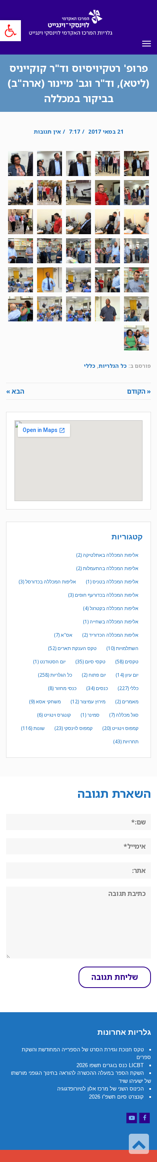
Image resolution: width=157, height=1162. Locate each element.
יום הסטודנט (49, 661)
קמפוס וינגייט (120, 728)
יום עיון (127, 674)
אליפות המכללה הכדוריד (110, 634)
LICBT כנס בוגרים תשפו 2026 (110, 1065)
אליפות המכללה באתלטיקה (107, 555)
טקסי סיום (90, 661)
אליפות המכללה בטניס (112, 581)
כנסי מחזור (62, 688)
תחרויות (125, 741)
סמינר (90, 714)
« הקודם (139, 391)
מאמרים (126, 701)
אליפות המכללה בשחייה (110, 621)
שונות (33, 728)
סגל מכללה (123, 714)
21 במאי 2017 (106, 131)
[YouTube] (131, 1118)
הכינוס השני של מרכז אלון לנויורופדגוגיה (100, 1089)
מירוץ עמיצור (87, 701)
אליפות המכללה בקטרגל (110, 608)
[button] (10, 30)
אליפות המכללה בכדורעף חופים (103, 594)
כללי (89, 365)
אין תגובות (47, 131)
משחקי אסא (45, 701)
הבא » (15, 391)
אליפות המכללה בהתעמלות (107, 568)
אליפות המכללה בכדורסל (47, 581)
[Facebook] (144, 1118)
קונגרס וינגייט (54, 714)
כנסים (97, 688)
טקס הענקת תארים (72, 648)
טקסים (126, 661)
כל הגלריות (113, 365)
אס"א (63, 634)
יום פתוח (94, 674)
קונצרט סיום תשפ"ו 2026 (116, 1097)
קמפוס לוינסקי (73, 728)
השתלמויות (122, 648)
